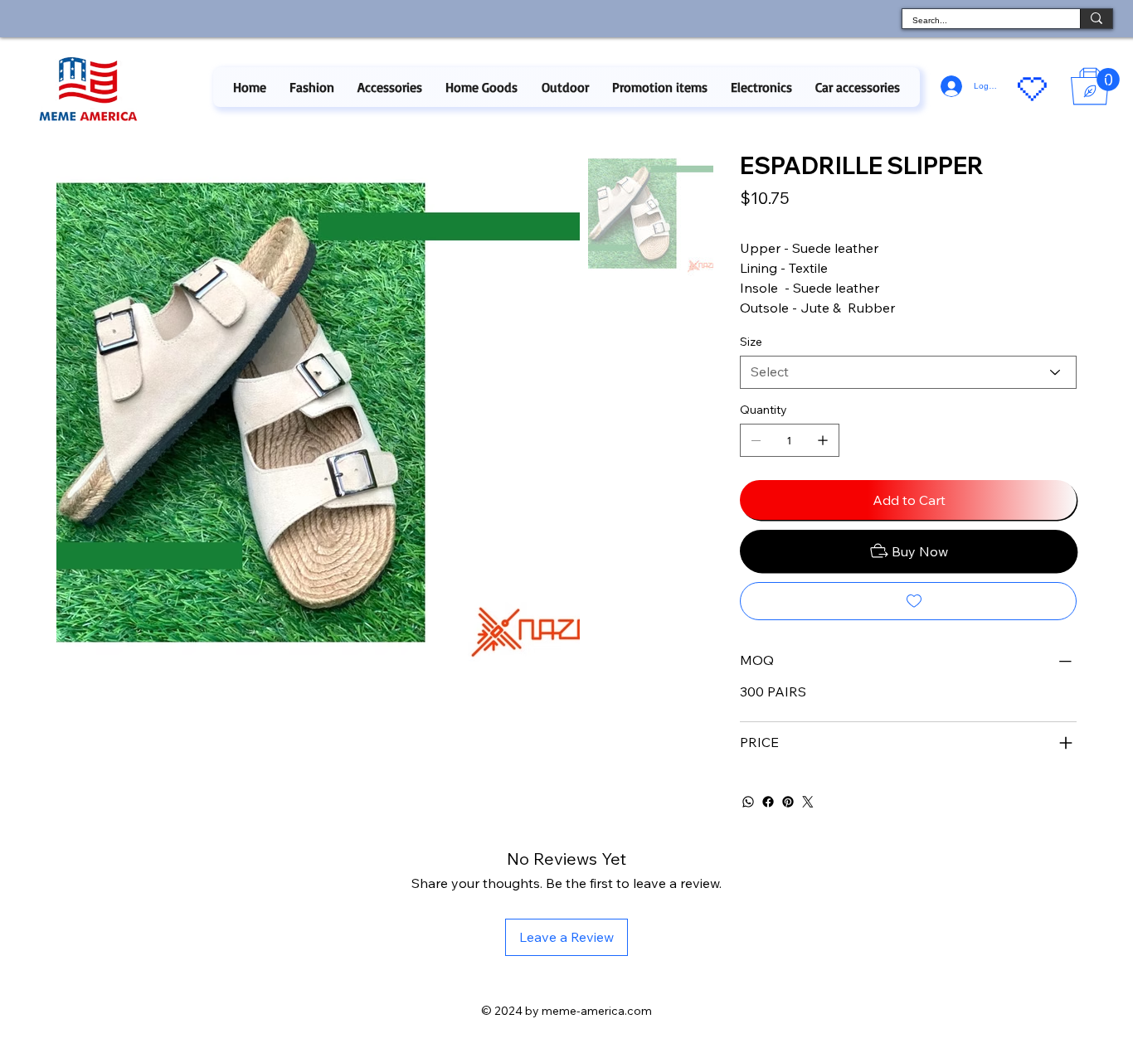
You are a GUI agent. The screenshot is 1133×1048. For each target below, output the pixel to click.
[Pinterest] (788, 801)
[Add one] (822, 440)
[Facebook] (768, 801)
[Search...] (1096, 19)
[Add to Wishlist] (908, 601)
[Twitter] (808, 801)
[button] (312, 87)
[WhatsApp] (748, 801)
